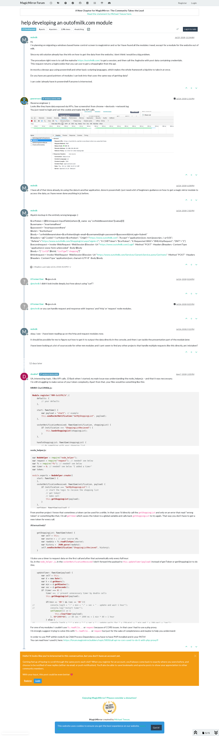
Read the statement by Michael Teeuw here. (109, 13)
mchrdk (33, 37)
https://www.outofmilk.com (103, 237)
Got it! (156, 727)
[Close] (195, 656)
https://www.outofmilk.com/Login (116, 244)
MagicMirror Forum (32, 2)
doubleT (34, 374)
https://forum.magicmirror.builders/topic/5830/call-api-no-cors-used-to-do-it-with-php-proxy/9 (110, 640)
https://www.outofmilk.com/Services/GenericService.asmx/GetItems (132, 254)
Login (37, 681)
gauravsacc (35, 98)
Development (29, 29)
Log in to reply (190, 29)
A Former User (37, 279)
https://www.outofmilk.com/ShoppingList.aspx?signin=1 (70, 241)
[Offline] (25, 100)
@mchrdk (51, 279)
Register (28, 681)
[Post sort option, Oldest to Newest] (177, 29)
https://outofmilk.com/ (89, 60)
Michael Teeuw (122, 719)
